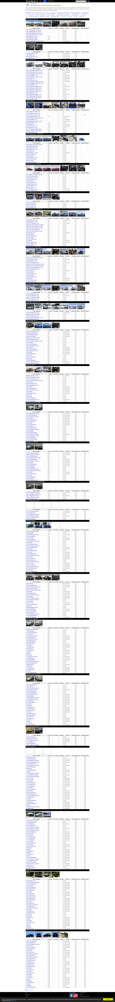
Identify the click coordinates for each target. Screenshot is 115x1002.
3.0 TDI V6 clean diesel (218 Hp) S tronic (33, 229)
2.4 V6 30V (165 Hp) (29, 790)
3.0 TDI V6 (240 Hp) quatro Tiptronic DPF (33, 457)
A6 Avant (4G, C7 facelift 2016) (75, 12)
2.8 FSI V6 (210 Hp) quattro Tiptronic (32, 531)
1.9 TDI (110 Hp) (29, 768)
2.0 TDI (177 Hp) (29, 355)
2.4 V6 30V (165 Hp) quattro (31, 792)
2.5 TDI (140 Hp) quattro (30, 890)
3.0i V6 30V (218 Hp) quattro (31, 539)
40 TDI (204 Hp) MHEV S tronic (31, 99)
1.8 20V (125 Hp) (29, 892)
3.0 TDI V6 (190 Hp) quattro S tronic (32, 294)
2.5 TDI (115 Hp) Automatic (30, 896)
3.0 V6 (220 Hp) (28, 645)
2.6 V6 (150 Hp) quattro (30, 911)
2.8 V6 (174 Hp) (28, 901)
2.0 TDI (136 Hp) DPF (29, 440)
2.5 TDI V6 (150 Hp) (29, 787)
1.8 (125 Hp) (28, 805)
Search (27, 996)
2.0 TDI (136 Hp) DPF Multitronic (32, 439)
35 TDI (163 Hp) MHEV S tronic (31, 84)
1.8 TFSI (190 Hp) (29, 240)
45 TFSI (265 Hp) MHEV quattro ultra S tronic (34, 76)
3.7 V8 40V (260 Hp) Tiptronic (31, 770)
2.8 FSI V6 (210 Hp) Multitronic (31, 547)
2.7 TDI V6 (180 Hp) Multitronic (31, 550)
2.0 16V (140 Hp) (29, 920)
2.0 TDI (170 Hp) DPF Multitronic (32, 432)
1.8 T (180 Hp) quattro (30, 808)
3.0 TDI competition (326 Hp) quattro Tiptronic (34, 144)
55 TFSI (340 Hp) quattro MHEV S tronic (33, 116)
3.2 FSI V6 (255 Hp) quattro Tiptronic (32, 566)
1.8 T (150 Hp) (28, 670)
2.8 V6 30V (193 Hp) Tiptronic (31, 794)
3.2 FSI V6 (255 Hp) (29, 596)
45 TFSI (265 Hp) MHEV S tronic (31, 75)
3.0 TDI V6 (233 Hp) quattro (31, 519)
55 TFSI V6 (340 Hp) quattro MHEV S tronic (33, 86)
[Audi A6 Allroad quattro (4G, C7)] (30, 309)
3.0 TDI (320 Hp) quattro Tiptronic (32, 146)
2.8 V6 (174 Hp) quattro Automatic (32, 904)
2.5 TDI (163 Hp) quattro (30, 631)
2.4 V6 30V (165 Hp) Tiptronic (31, 803)
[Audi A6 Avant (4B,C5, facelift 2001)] (30, 681)
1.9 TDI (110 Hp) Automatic (30, 757)
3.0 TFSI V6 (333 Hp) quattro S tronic (32, 223)
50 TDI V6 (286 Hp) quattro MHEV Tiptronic (34, 88)
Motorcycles (51, 1)
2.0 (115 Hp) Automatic (30, 928)
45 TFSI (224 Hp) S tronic (30, 55)
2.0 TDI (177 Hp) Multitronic (31, 401)
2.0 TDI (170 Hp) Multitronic (31, 476)
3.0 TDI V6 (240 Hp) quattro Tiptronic (32, 435)
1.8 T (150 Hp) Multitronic (30, 669)
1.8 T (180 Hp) (28, 771)
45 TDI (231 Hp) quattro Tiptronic (32, 39)
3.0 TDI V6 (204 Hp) (29, 342)
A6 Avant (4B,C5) (64, 16)
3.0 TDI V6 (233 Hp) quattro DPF (31, 588)
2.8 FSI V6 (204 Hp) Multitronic (31, 349)
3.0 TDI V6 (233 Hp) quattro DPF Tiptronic (33, 590)
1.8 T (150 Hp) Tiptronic (30, 797)
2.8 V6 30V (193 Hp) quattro (31, 782)
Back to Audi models (29, 990)
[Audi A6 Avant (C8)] (30, 108)
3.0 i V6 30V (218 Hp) (29, 537)
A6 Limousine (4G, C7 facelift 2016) (62, 12)
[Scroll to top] (108, 997)
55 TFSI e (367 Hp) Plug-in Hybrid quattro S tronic (34, 81)
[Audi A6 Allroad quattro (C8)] (30, 26)
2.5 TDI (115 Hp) (29, 915)
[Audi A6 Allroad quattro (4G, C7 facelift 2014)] (30, 290)
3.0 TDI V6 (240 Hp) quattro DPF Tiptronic (33, 494)
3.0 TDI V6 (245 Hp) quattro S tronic (32, 339)
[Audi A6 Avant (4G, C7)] (30, 372)
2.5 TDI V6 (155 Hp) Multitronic (31, 692)
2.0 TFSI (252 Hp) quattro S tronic (32, 152)
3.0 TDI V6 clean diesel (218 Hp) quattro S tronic (34, 231)
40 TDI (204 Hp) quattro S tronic (31, 92)
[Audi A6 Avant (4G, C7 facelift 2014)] (30, 254)
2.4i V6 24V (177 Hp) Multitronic (31, 571)
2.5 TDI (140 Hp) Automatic (30, 880)
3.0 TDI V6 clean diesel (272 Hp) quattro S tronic (34, 227)
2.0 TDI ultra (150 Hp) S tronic (31, 185)
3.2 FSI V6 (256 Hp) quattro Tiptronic (32, 511)
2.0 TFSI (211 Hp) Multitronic (31, 336)
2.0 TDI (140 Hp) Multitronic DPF (32, 607)
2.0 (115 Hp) (28, 923)
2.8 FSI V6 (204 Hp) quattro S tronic (32, 350)
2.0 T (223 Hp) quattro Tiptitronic (31, 333)
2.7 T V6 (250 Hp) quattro (30, 710)
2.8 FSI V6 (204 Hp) (29, 347)
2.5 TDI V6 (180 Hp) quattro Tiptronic (32, 661)
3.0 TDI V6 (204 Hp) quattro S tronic (32, 319)
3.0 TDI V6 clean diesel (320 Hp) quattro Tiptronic (34, 226)
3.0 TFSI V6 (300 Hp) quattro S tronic (32, 361)
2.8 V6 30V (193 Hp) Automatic (31, 884)
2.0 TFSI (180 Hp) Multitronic (31, 353)
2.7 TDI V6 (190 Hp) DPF (30, 467)
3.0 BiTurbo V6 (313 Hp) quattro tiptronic (33, 314)
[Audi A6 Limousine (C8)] (30, 67)
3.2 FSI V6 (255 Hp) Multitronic (31, 568)
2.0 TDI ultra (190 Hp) (30, 155)
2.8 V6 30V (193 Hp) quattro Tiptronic (32, 795)
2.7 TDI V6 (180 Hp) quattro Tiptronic (32, 514)
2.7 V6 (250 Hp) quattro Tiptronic (31, 656)
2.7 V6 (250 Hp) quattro (30, 647)
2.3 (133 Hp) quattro (29, 917)
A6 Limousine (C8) (46, 12)
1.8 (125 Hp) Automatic (30, 779)
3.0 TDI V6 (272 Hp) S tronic (31, 204)
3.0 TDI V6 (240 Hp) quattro (31, 437)
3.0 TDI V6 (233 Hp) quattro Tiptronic (32, 517)
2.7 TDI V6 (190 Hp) (29, 426)
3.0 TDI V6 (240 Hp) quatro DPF (31, 456)
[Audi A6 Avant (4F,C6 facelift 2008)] (30, 410)
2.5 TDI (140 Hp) (29, 914)
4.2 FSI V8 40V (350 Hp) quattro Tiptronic (33, 586)
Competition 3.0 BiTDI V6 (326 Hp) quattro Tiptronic (35, 264)
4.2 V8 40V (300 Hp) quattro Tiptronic (32, 697)
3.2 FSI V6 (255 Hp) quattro (31, 558)
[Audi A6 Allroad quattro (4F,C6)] (30, 507)
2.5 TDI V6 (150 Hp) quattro (31, 789)
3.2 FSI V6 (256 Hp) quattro (31, 512)
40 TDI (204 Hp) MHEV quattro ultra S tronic (34, 34)
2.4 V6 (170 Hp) (28, 651)
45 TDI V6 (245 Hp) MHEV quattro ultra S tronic (34, 33)
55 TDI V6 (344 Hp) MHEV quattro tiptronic (33, 29)
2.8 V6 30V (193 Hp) (29, 781)
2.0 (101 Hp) (28, 925)
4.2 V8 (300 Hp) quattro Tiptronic (31, 738)
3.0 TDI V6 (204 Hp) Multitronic (31, 344)
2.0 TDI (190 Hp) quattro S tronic (31, 157)
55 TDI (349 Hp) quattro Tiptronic (32, 36)
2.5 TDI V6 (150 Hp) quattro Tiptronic (32, 776)
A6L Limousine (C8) (38, 12)
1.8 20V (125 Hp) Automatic (30, 888)
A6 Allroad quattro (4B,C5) (55, 16)
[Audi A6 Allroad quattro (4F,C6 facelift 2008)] (30, 488)
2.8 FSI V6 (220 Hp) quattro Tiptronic (32, 416)
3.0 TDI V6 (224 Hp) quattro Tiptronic (32, 561)
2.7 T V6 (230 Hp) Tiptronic (30, 784)
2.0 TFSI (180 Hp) (29, 352)
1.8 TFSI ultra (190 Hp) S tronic (31, 162)
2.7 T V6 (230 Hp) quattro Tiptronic (32, 774)
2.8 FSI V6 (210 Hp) (29, 549)
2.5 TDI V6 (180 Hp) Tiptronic (31, 672)
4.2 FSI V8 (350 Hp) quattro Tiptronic (32, 434)
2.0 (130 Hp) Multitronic (30, 664)
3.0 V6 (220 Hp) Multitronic (30, 659)
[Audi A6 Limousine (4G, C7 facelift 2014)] (30, 216)
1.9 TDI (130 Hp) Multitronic (31, 642)
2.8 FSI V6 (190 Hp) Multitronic (31, 419)
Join (45, 1)
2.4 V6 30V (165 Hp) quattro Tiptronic (32, 806)
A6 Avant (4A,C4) (82, 16)
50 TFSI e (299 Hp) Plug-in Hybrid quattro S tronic (34, 83)
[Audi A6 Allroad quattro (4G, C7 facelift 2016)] (30, 199)
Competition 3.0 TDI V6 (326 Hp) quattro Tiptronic (35, 224)
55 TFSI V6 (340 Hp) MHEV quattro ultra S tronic (34, 41)
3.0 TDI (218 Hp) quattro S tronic (31, 149)
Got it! (108, 999)
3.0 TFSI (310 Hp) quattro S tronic (32, 375)
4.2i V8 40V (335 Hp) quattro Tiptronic (32, 555)
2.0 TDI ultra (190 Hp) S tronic (31, 154)
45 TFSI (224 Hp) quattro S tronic (32, 56)
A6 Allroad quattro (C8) (29, 12)
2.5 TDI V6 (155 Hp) (29, 648)
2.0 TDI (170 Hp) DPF (29, 431)
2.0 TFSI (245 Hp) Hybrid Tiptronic (32, 334)
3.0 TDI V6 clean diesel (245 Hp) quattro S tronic (34, 317)
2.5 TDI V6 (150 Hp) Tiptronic (31, 800)
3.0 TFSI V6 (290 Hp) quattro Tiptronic (32, 413)
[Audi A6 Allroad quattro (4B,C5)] (30, 733)
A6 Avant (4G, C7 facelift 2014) (51, 13)
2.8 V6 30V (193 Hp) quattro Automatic (32, 882)
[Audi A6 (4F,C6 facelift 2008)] (30, 449)
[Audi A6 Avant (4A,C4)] (30, 937)
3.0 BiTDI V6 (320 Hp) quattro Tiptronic (33, 297)
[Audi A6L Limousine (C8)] (30, 49)
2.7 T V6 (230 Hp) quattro (30, 786)
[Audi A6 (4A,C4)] (30, 877)
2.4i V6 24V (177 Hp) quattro (31, 617)
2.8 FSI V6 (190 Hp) (29, 418)
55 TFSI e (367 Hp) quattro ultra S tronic (33, 111)
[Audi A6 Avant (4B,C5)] (30, 753)
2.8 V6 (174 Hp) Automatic (30, 906)
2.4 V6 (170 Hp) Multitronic (30, 637)
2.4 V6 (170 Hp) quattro (30, 650)
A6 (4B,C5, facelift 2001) (33, 16)
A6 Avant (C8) (52, 12)
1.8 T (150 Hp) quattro (30, 667)
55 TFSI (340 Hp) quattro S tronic (32, 53)
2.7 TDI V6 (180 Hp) (29, 569)
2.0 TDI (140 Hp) (29, 542)
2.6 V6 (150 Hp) (28, 909)
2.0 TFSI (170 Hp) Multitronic (31, 424)
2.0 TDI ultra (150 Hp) (30, 160)
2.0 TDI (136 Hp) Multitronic (31, 360)
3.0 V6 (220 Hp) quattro (30, 643)
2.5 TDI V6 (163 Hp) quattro (31, 737)
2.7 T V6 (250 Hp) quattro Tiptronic (32, 699)
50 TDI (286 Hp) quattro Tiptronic (32, 37)
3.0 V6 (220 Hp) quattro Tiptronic (31, 639)
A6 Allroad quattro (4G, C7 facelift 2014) (63, 13)
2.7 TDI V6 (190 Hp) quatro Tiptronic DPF (33, 470)
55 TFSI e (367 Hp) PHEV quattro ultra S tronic (34, 70)
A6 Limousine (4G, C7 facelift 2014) (38, 13)
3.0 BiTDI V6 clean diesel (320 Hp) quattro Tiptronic (35, 265)
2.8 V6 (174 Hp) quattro (30, 903)
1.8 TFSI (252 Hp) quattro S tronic (32, 188)
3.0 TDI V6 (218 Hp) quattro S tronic (32, 300)
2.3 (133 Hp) (28, 919)
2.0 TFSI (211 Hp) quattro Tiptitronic (32, 363)
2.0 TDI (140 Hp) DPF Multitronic (32, 544)
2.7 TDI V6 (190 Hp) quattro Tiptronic (32, 429)
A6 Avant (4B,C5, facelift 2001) (44, 16)
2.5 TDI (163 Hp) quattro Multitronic (32, 629)
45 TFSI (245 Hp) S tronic (30, 78)
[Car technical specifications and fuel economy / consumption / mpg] (32, 1)
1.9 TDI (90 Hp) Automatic (30, 912)
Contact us (81, 994)
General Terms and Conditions (84, 996)
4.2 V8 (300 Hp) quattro (30, 658)
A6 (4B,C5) (70, 16)
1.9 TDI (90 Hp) (28, 927)
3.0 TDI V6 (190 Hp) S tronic (31, 207)
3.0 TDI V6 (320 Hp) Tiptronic (31, 202)
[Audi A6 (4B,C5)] (30, 817)
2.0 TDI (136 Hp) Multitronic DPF (32, 480)
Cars (40, 1)
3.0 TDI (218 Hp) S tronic (30, 151)
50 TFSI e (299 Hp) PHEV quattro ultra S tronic (34, 72)
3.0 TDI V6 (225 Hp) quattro (31, 612)
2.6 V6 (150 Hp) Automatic (30, 895)
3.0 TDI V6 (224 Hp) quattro (31, 560)
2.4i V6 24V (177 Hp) (29, 563)
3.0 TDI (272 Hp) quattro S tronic (31, 147)
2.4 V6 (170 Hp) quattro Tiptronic (31, 635)
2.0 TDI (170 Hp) (29, 475)
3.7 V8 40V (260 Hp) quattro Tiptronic (32, 760)
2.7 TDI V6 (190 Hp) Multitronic (31, 427)
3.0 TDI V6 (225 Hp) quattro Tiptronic (32, 599)
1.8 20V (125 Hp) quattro (30, 893)
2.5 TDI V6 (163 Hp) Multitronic (31, 632)
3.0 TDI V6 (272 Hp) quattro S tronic (32, 298)
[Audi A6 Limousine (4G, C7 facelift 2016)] (30, 141)
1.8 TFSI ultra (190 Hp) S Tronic (31, 190)
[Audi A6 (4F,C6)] (30, 580)
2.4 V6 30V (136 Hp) (29, 778)
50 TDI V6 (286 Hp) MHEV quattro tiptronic (33, 31)
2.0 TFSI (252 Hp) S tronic (30, 232)
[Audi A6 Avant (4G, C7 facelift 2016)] (30, 171)
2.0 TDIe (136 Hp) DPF (30, 478)
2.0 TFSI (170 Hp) (29, 423)
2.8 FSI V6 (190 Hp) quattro (31, 421)
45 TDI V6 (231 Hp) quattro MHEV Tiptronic (34, 97)
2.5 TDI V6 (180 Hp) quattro (31, 640)
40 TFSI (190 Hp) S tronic (30, 58)
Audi (34, 3)
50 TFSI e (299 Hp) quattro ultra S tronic (33, 113)
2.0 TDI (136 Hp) (29, 358)
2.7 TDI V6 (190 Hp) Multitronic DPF (32, 468)
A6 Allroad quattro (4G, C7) (76, 13)
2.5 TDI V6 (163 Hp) (29, 634)
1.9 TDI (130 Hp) (29, 666)
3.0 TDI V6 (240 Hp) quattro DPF (31, 498)
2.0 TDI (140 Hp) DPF (29, 533)
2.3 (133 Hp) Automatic (30, 961)
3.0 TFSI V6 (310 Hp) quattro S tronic (32, 312)
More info (14, 1000)
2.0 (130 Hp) (28, 653)
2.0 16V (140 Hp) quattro (30, 922)
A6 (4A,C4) (75, 16)
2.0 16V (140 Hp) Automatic (30, 898)
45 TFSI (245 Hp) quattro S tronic (32, 80)
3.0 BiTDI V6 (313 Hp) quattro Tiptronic (33, 337)
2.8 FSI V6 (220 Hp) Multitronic (31, 415)
